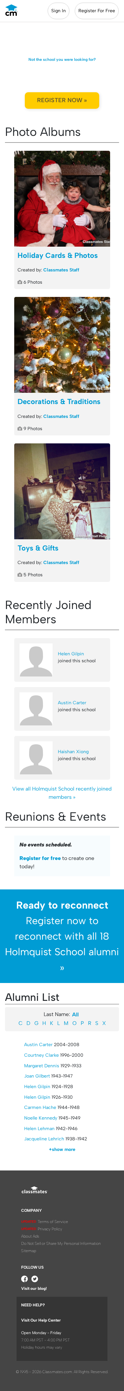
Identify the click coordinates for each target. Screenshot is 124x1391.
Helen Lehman (39, 1128)
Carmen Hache (40, 1107)
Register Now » (62, 100)
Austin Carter (72, 703)
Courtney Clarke (41, 1055)
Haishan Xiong (73, 752)
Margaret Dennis (41, 1066)
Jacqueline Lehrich (44, 1139)
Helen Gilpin (71, 654)
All (75, 1014)
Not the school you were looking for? (62, 59)
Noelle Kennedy (40, 1118)
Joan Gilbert (37, 1076)
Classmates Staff (61, 270)
